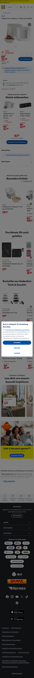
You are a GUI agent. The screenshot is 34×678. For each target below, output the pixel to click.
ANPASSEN (17, 348)
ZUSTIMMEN (17, 342)
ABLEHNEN (17, 353)
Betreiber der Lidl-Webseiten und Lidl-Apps (18, 330)
